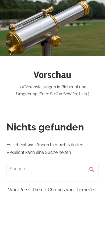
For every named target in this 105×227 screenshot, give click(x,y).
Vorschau (52, 75)
